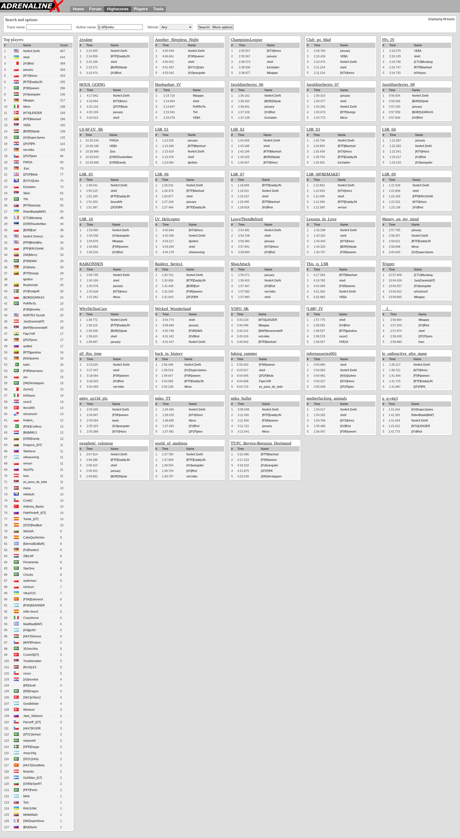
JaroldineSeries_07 (322, 84)
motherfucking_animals (326, 398)
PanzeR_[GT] (32, 722)
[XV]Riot (28, 63)
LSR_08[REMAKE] (323, 174)
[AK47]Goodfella (34, 765)
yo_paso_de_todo (35, 482)
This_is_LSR (317, 264)
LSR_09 (389, 174)
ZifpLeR (28, 556)
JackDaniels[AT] (33, 321)
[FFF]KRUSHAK (33, 248)
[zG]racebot (30, 679)
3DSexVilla (30, 648)
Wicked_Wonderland (173, 308)
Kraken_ (28, 420)
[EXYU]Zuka (31, 180)
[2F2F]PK (29, 144)
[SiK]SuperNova (33, 821)
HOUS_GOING (92, 84)
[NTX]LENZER (32, 113)
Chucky (28, 574)
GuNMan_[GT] (32, 777)
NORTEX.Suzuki (34, 315)
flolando (28, 771)
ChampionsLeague (246, 39)
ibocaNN (29, 408)
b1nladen (29, 187)
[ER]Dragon (31, 691)
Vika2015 (29, 593)
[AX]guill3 (29, 630)
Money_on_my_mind (400, 219)
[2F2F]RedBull (32, 525)
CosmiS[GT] (31, 654)
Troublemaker (32, 661)
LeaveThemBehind (247, 219)
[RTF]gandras (32, 352)
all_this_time (90, 353)
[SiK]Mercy (30, 255)
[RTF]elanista (31, 205)
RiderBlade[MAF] (34, 211)
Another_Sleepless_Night (177, 39)
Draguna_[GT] (32, 445)
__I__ (387, 308)
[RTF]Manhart (32, 119)
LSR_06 (162, 174)
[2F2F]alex (30, 156)
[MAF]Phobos (32, 642)
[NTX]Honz (30, 75)
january (28, 69)
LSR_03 (313, 129)
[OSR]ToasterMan (34, 224)
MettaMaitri (30, 814)
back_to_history (169, 353)
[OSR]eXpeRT (32, 783)
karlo (26, 364)
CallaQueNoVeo (34, 537)
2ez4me (85, 39)
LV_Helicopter (167, 219)
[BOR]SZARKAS (33, 297)
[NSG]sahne (31, 358)
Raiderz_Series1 (169, 264)
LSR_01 (162, 129)
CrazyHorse (31, 618)
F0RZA (27, 162)
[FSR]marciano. (33, 371)
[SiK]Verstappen (33, 383)
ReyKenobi (30, 285)
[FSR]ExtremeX (33, 599)
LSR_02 (237, 129)
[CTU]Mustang (32, 218)
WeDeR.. (29, 531)
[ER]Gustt (29, 685)
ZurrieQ (28, 389)
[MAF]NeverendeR (35, 327)
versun (27, 463)
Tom (26, 802)
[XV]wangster (31, 94)
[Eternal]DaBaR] (33, 543)
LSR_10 (86, 219)
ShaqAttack (240, 264)
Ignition (28, 279)
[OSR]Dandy (31, 438)
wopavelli (29, 740)
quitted (27, 346)
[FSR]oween (31, 88)
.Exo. (26, 168)
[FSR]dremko (31, 309)
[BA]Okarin (30, 827)
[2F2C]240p (31, 759)
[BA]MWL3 (30, 432)
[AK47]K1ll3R (32, 728)
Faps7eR (29, 333)
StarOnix (28, 568)
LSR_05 (86, 174)
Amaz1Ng (29, 753)
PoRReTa (29, 303)
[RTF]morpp (31, 273)
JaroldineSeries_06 (247, 84)
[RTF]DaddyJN (32, 82)
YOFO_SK (240, 308)
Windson (29, 709)
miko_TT (163, 398)
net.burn (28, 587)
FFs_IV (388, 39)
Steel (26, 193)
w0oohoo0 (30, 414)
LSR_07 (237, 174)
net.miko (28, 150)
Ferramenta (30, 562)
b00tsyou (29, 395)
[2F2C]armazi (32, 734)
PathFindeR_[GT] (34, 513)
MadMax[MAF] (32, 624)
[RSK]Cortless (32, 426)
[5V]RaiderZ (31, 550)
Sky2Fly (28, 469)
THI (25, 199)
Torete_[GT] (30, 519)
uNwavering (31, 457)
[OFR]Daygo (31, 747)
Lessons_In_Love (321, 219)
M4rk (26, 796)
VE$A (27, 125)
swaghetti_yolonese (96, 443)
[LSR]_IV (314, 308)
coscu (27, 673)
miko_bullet (241, 398)
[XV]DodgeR (31, 291)
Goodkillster (31, 703)
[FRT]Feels (30, 790)
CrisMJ (27, 500)
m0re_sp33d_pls (93, 398)
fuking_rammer (244, 353)
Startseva (29, 451)
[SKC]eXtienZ (32, 697)
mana (27, 488)
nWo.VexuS (30, 611)
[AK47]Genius (32, 636)
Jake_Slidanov (33, 716)
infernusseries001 (321, 353)
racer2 (27, 402)
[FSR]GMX (30, 261)
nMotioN (28, 494)
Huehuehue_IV (168, 84)
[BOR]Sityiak (31, 131)
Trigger (388, 264)
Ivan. (26, 476)
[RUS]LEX (29, 667)
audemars (29, 580)
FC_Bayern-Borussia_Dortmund (263, 443)
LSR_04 (389, 129)
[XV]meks (29, 267)
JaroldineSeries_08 (398, 84)
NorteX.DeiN (31, 51)
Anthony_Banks (33, 506)
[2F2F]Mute (30, 174)
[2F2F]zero (30, 340)
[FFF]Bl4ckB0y (32, 242)
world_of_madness (171, 443)
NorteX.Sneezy (33, 236)
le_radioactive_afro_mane (404, 353)
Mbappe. (29, 100)
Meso (26, 106)
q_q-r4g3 (390, 398)
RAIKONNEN (91, 264)
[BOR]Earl (29, 230)
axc (25, 377)
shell (26, 57)
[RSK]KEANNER (34, 605)
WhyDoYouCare (93, 308)
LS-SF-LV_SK (91, 129)
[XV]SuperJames (34, 137)
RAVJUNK (30, 808)
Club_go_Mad (318, 39)
